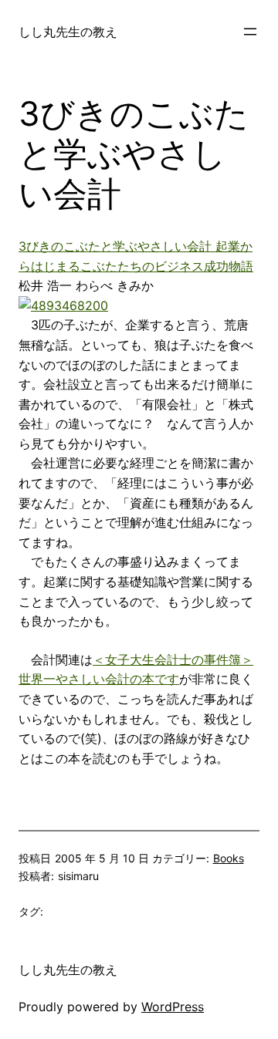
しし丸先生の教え (68, 31)
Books (228, 858)
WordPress (172, 1006)
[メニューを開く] (250, 31)
